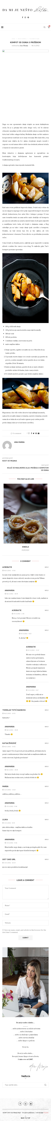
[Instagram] (25, 18)
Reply (47, 567)
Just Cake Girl (9, 859)
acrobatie (7, 567)
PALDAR (46, 1112)
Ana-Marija (24, 45)
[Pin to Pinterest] (36, 433)
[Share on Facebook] (31, 433)
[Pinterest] (28, 18)
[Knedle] (25, 513)
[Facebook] (22, 18)
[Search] (44, 27)
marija (5, 786)
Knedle (25, 547)
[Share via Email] (38, 433)
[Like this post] (29, 433)
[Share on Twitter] (33, 433)
